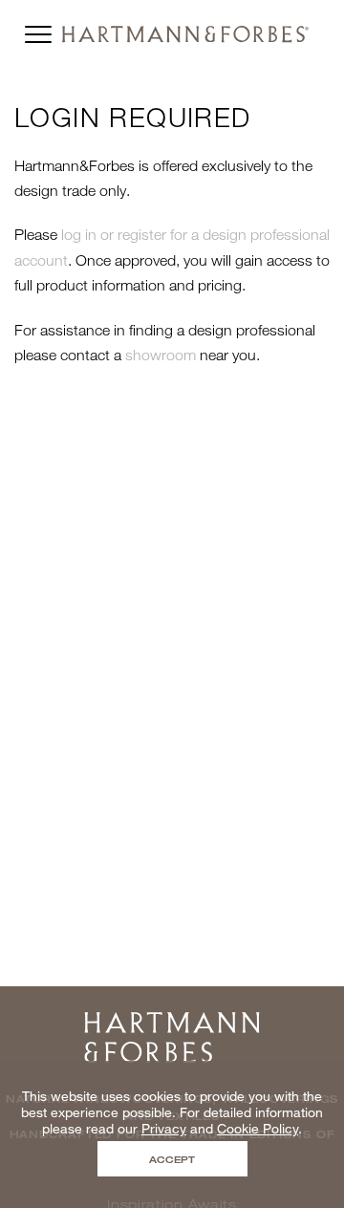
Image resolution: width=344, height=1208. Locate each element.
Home (172, 1018)
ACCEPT (172, 1159)
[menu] (38, 29)
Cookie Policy (257, 1128)
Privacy (163, 1128)
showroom (160, 354)
